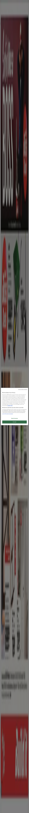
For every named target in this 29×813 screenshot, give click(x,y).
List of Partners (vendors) (7, 413)
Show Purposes (14, 418)
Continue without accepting (22, 389)
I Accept (14, 421)
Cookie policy (10, 405)
